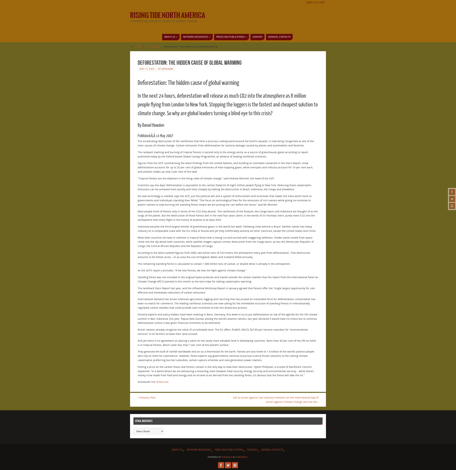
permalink (162, 381)
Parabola (227, 457)
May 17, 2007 (147, 68)
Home (138, 46)
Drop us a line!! (315, 2)
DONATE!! (252, 449)
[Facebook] (452, 192)
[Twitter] (452, 199)
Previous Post (147, 397)
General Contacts (272, 449)
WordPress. (241, 457)
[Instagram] (452, 206)
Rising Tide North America (167, 15)
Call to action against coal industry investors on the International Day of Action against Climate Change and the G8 (275, 399)
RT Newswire (152, 46)
